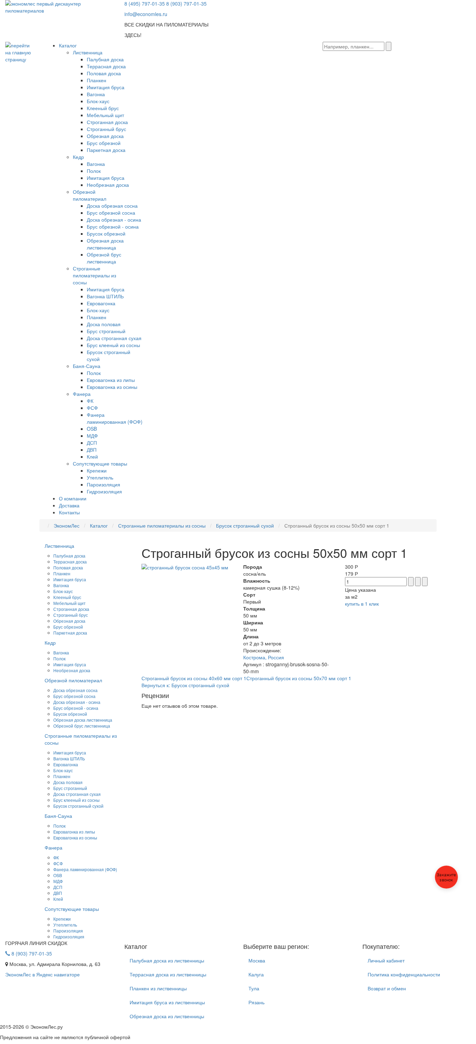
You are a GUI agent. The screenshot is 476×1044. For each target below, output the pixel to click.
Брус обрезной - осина (113, 226)
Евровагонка (101, 303)
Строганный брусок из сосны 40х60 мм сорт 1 (193, 678)
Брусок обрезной (106, 233)
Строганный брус (106, 128)
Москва (256, 960)
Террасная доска (106, 66)
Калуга (256, 974)
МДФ (92, 435)
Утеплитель (100, 477)
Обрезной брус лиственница (104, 258)
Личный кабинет (386, 960)
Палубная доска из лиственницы (167, 960)
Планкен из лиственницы (158, 988)
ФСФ (92, 407)
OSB (92, 428)
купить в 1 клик (362, 603)
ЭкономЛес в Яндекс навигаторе (42, 974)
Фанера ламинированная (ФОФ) (115, 418)
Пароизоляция (103, 484)
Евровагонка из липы (111, 379)
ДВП (92, 449)
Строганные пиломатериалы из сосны (94, 275)
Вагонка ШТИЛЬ (105, 296)
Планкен (96, 80)
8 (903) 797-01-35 (186, 3)
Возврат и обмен (387, 988)
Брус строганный (106, 331)
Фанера (82, 393)
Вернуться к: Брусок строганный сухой (185, 685)
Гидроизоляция (104, 491)
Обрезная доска (105, 135)
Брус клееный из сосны (113, 344)
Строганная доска (107, 121)
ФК (90, 400)
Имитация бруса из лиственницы (167, 1002)
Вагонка (96, 94)
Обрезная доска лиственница (105, 244)
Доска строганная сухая (114, 338)
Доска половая (104, 324)
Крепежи (97, 470)
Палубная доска (105, 59)
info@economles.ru (145, 13)
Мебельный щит (105, 115)
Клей (92, 456)
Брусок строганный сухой (78, 806)
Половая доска (104, 73)
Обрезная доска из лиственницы (167, 1016)
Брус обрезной (104, 142)
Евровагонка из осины (112, 386)
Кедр (78, 156)
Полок (94, 170)
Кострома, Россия (263, 657)
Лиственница (87, 52)
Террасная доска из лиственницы (168, 974)
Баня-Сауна (86, 365)
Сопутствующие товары (100, 463)
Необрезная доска (108, 184)
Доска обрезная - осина (114, 219)
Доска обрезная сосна (112, 205)
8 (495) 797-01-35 (144, 3)
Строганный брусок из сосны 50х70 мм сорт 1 (298, 678)
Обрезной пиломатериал (89, 195)
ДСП (92, 442)
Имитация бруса (105, 87)
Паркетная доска (106, 149)
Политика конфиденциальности (404, 974)
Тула (253, 988)
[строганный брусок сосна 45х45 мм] (184, 566)
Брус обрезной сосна (111, 212)
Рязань (256, 1002)
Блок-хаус (98, 101)
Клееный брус (103, 108)
